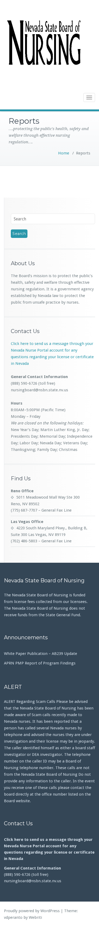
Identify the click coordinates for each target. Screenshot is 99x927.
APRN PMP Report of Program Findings (40, 663)
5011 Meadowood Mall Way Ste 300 (48, 497)
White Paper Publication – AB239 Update (40, 653)
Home (63, 153)
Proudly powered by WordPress (32, 910)
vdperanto (13, 917)
